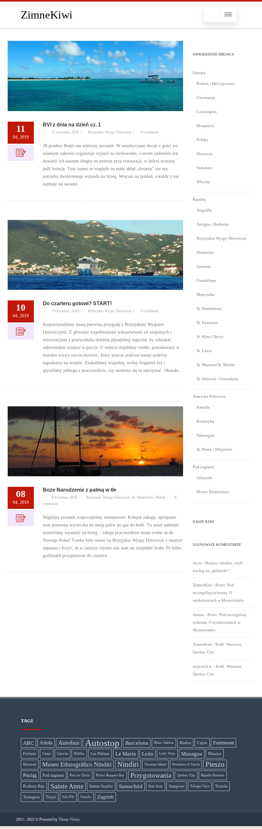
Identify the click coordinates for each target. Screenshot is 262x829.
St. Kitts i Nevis (209, 336)
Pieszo (215, 764)
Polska (202, 139)
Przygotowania (150, 775)
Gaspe (46, 753)
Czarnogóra (206, 111)
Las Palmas (100, 753)
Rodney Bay (34, 786)
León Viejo (167, 753)
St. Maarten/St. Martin (149, 497)
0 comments (150, 132)
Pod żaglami (53, 775)
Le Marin (125, 753)
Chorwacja (205, 97)
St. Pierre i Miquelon (214, 449)
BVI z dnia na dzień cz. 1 (72, 124)
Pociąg (30, 775)
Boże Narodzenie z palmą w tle (79, 490)
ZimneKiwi (47, 15)
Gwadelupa (206, 280)
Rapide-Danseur (213, 775)
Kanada (203, 407)
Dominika (205, 252)
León (147, 753)
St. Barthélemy (209, 308)
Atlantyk (204, 477)
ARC (28, 743)
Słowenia (204, 153)
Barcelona (136, 743)
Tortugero (31, 797)
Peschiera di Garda (186, 764)
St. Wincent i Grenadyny (217, 378)
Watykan (204, 167)
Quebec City (186, 775)
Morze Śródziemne (212, 491)
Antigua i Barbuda (212, 224)
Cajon (202, 742)
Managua (191, 753)
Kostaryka (205, 421)
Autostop (102, 743)
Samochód (131, 786)
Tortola (221, 786)
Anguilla (204, 210)
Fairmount (223, 742)
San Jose (155, 786)
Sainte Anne (66, 786)
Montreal (29, 764)
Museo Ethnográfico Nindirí (77, 764)
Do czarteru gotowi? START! (77, 303)
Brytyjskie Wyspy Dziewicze (110, 132)
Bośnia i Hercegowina (215, 83)
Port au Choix (80, 775)
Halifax (79, 753)
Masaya (214, 753)
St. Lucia (204, 350)
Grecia (62, 753)
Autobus (68, 742)
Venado (85, 797)
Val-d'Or (68, 797)
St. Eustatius (207, 322)
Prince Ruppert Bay (110, 775)
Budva (185, 742)
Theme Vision (69, 819)
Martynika (205, 294)
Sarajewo (176, 786)
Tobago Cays (199, 786)
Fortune (29, 753)
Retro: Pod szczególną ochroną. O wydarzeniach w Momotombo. (219, 593)
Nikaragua (205, 435)
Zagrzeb (105, 797)
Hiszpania (205, 125)
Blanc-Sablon (164, 742)
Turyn (51, 797)
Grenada (203, 266)
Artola (46, 742)
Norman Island (155, 764)
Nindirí (128, 764)
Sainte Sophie (101, 786)
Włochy (203, 181)
